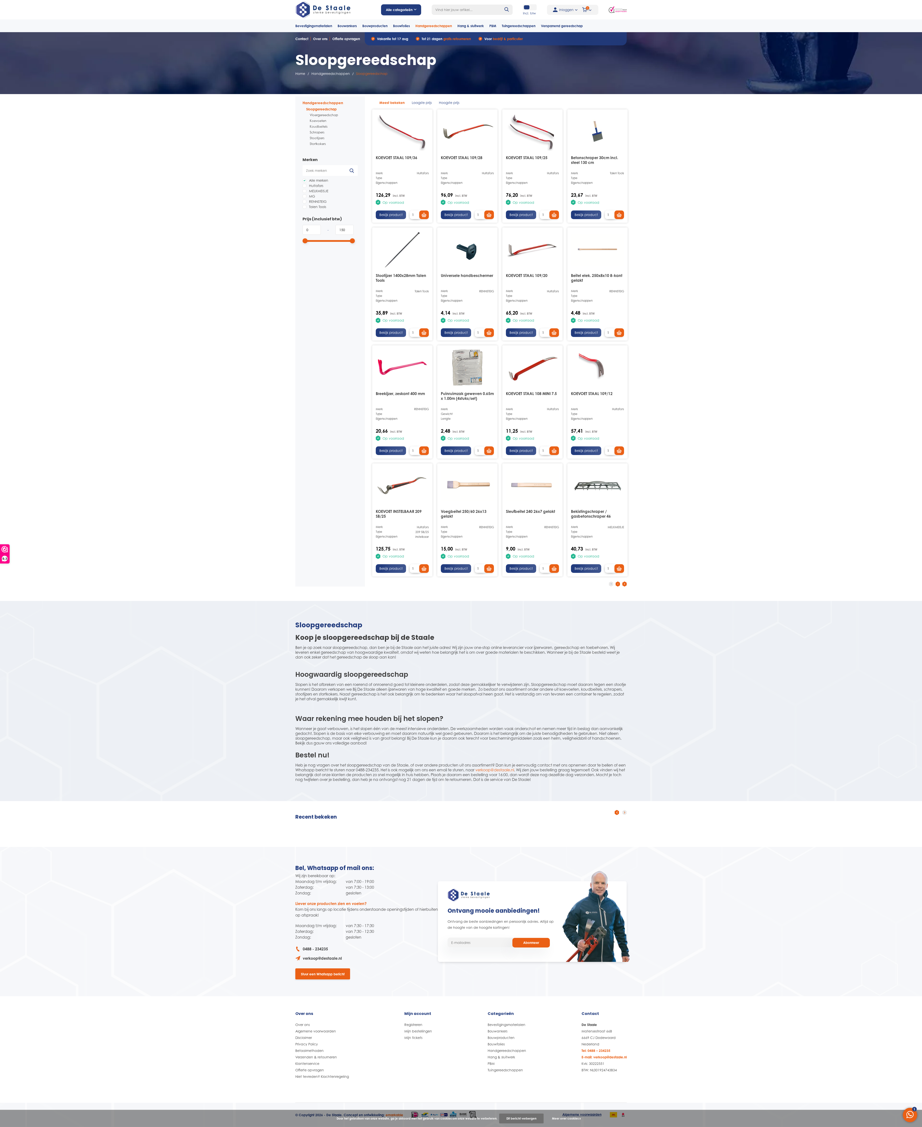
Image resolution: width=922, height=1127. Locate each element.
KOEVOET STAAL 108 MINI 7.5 (531, 393)
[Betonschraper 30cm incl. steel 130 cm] (597, 131)
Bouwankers (347, 26)
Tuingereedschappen (518, 26)
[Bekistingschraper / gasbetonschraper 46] (597, 485)
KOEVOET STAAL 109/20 (526, 275)
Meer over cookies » (566, 1118)
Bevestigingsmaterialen (313, 26)
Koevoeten (318, 121)
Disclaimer (303, 1038)
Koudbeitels (319, 126)
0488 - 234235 (315, 949)
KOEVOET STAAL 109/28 (461, 157)
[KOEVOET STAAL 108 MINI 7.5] (532, 367)
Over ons (320, 39)
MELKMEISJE (318, 191)
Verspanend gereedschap (562, 26)
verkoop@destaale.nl (494, 769)
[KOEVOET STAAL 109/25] (532, 131)
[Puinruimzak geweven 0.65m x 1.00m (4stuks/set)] (467, 367)
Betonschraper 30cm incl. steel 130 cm (594, 160)
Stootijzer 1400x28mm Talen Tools (401, 278)
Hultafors (315, 186)
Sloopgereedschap (321, 109)
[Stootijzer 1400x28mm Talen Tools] (402, 250)
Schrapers (317, 132)
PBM (492, 26)
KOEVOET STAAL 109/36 (396, 157)
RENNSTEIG (317, 201)
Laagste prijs (422, 103)
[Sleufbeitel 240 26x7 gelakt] (532, 485)
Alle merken (318, 180)
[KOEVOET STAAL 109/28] (467, 131)
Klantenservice (307, 1063)
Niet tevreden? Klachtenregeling (322, 1076)
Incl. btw (529, 13)
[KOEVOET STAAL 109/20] (532, 250)
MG (311, 196)
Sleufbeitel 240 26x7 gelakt (530, 511)
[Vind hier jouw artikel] (507, 9)
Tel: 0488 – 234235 (596, 1051)
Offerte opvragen (346, 39)
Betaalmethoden (309, 1051)
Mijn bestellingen (418, 1031)
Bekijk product (391, 215)
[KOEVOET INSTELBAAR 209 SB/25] (402, 485)
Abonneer (531, 943)
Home (300, 74)
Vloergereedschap (324, 115)
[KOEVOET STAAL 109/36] (402, 131)
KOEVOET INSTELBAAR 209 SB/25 (399, 514)
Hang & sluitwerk (470, 26)
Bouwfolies (401, 26)
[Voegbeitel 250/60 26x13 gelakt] (467, 485)
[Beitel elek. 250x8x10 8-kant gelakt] (597, 250)
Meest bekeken (392, 103)
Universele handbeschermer (467, 275)
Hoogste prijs (449, 103)
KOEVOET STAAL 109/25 (526, 157)
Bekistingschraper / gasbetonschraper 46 (591, 514)
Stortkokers (318, 144)
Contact (301, 39)
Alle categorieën (399, 10)
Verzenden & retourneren (316, 1057)
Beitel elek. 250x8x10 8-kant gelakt (596, 278)
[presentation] (617, 812)
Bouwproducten (375, 26)
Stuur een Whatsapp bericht (323, 974)
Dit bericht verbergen (521, 1118)
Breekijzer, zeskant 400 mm (400, 393)
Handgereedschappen (433, 26)
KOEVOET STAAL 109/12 (592, 393)
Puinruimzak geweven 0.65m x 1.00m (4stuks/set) (467, 396)
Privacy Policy (306, 1044)
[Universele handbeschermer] (467, 250)
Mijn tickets (413, 1038)
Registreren (413, 1025)
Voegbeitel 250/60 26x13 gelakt (463, 514)
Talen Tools (317, 207)
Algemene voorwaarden (315, 1031)
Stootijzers (317, 138)
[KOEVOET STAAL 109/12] (597, 367)
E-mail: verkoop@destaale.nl (604, 1057)
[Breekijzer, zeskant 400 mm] (402, 367)
